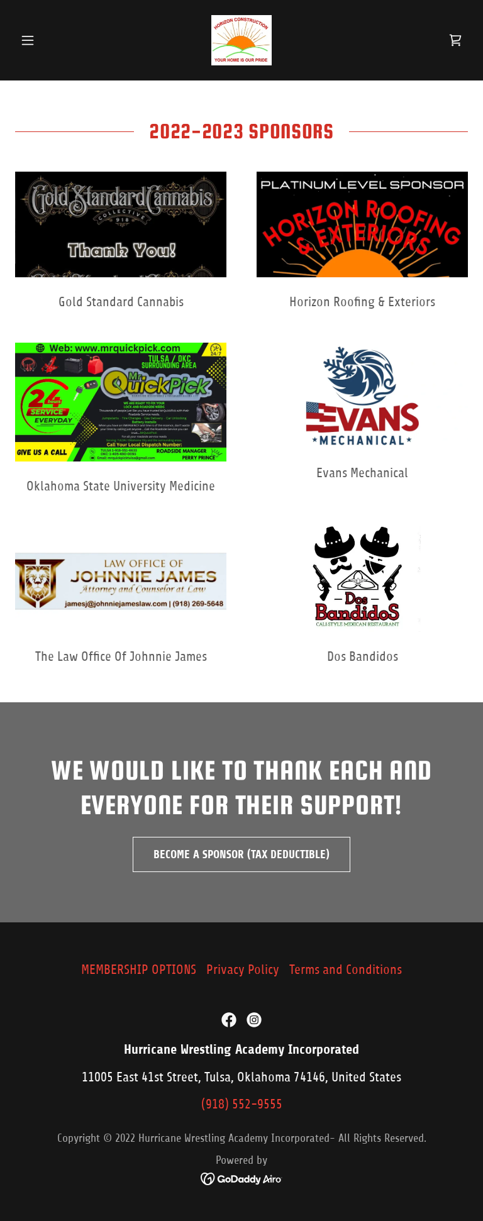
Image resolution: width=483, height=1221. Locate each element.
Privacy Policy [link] (242, 970)
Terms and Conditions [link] (345, 970)
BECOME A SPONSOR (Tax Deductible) (241, 854)
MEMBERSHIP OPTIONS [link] (138, 970)
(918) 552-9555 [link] (241, 1104)
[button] (49, 40)
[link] (241, 40)
